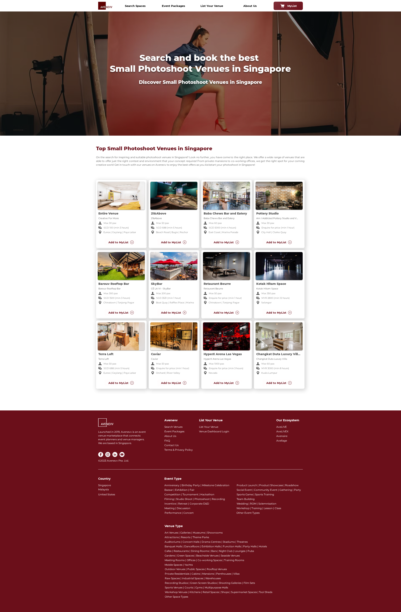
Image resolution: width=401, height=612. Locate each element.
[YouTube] (121, 454)
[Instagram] (107, 454)
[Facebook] (100, 454)
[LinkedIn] (114, 454)
